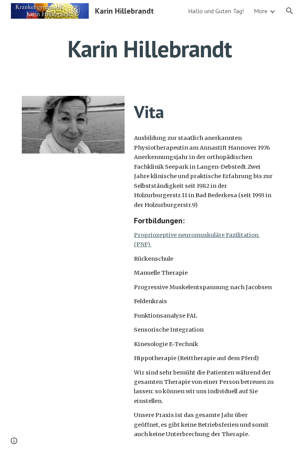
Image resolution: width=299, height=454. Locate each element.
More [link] (260, 11)
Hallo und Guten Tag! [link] (216, 11)
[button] (289, 11)
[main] (149, 49)
